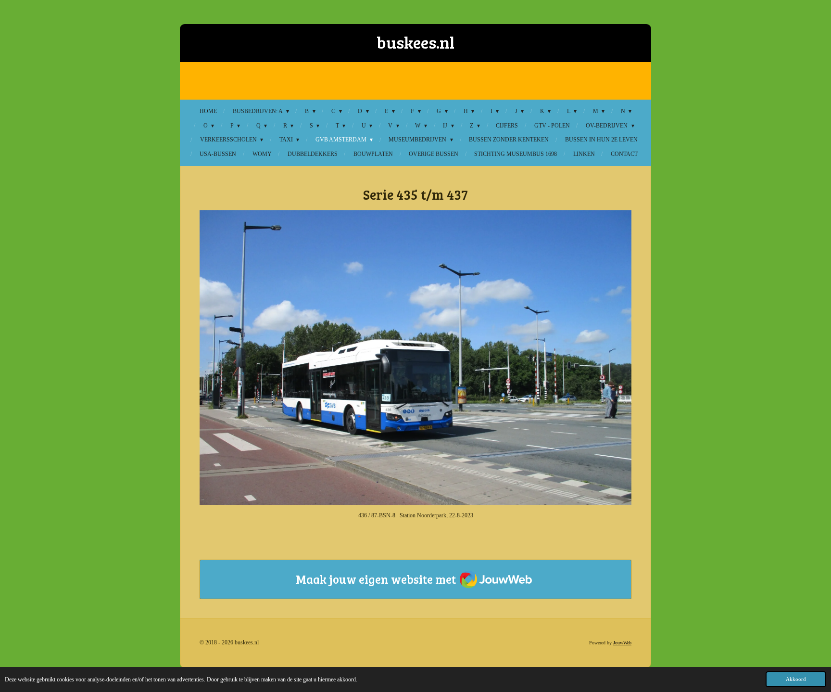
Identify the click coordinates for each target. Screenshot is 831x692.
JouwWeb (622, 642)
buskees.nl (415, 41)
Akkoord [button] (796, 679)
